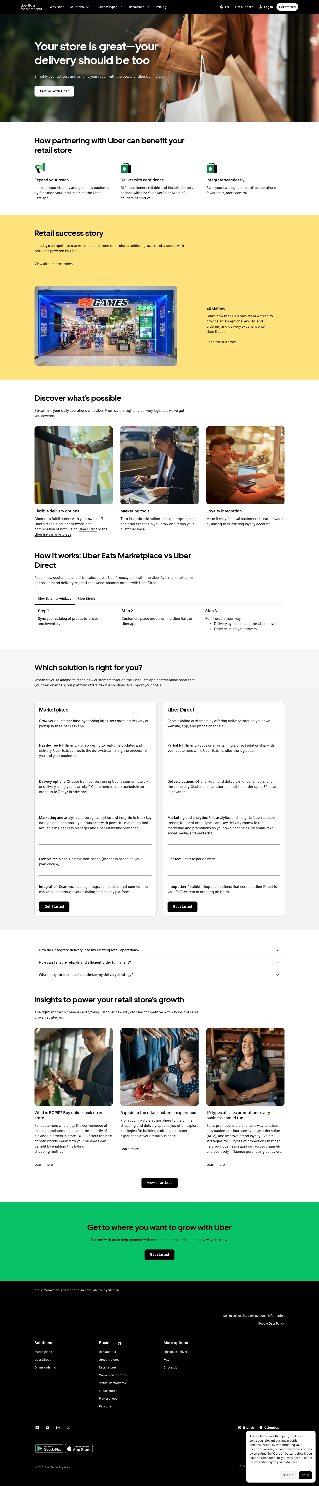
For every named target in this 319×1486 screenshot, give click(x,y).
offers (132, 524)
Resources (136, 7)
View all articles (159, 1183)
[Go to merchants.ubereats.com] (31, 7)
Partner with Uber (54, 91)
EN (227, 7)
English (248, 1427)
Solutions (77, 7)
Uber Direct (88, 529)
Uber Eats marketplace (53, 534)
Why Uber (57, 7)
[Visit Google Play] (49, 1449)
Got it (305, 1475)
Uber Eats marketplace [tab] (54, 598)
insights (135, 519)
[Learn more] (74, 1067)
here (294, 1462)
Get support (244, 7)
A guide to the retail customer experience (158, 1112)
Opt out (288, 1475)
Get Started (54, 907)
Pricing (161, 7)
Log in (268, 7)
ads (192, 519)
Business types (106, 7)
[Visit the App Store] (79, 1449)
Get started (287, 7)
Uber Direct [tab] (86, 598)
